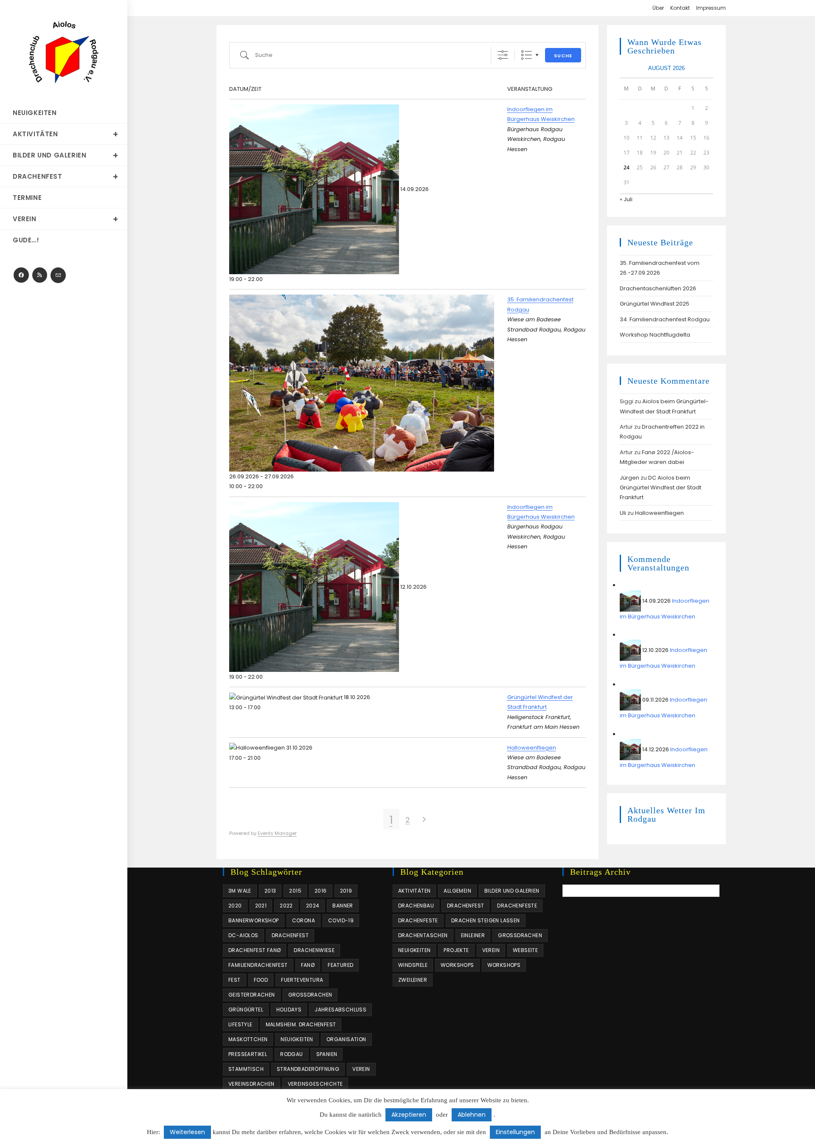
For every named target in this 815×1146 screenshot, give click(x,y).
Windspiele (412, 965)
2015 (295, 890)
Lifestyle (240, 1024)
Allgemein (457, 890)
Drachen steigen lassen (485, 920)
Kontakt (680, 7)
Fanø (308, 965)
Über (658, 7)
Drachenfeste (517, 905)
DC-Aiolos (243, 935)
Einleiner (473, 935)
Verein (361, 1069)
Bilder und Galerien (512, 890)
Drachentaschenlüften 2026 (658, 288)
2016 (321, 890)
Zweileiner (412, 979)
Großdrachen (310, 994)
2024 (313, 905)
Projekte (456, 950)
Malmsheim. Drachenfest (301, 1024)
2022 (286, 905)
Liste (526, 55)
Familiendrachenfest (258, 965)
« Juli (626, 199)
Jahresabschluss (340, 1009)
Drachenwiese (314, 950)
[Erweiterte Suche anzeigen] (502, 55)
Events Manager (277, 833)
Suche (563, 55)
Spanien (326, 1054)
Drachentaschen (423, 935)
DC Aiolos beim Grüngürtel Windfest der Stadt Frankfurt (660, 488)
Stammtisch (246, 1069)
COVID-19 (341, 920)
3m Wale (239, 890)
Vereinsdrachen (251, 1083)
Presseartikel (247, 1054)
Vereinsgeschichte (315, 1083)
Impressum (711, 7)
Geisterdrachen (251, 994)
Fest (234, 979)
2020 (235, 905)
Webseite (525, 950)
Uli (623, 513)
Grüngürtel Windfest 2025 (654, 304)
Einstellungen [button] (515, 1132)
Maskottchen (247, 1039)
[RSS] (39, 275)
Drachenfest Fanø (254, 950)
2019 (346, 890)
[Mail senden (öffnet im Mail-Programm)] (58, 275)
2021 (261, 905)
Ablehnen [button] (472, 1114)
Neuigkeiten (297, 1039)
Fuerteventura (302, 979)
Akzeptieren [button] (408, 1114)
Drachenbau (416, 905)
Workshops (457, 965)
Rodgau (291, 1054)
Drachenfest (290, 935)
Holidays (288, 1009)
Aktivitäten (414, 890)
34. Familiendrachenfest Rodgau (665, 319)
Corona (303, 920)
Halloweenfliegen (531, 748)
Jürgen (629, 478)
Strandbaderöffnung (308, 1069)
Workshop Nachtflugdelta (655, 335)
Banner (342, 905)
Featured (340, 965)
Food (261, 979)
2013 (270, 890)
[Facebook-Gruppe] (21, 275)
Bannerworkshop (253, 920)
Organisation (346, 1039)
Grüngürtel (245, 1009)
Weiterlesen (187, 1132)
